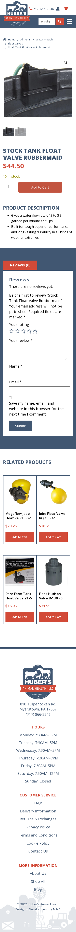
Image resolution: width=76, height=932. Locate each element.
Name (15, 366)
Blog (38, 889)
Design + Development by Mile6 (38, 909)
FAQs (38, 803)
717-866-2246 (43, 9)
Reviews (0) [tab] (20, 265)
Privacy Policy (38, 827)
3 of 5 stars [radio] (23, 331)
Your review (21, 340)
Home (11, 39)
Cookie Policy (38, 843)
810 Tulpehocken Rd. (38, 704)
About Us (38, 873)
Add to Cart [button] (19, 537)
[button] (70, 21)
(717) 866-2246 (38, 714)
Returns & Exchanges (38, 818)
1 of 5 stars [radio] (11, 331)
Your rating (19, 324)
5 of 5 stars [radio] (35, 331)
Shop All (38, 881)
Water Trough (44, 39)
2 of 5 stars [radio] (17, 331)
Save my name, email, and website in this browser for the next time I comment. (36, 409)
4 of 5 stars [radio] (29, 331)
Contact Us (38, 851)
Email (15, 382)
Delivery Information (38, 811)
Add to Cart (40, 187)
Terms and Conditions (38, 835)
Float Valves (15, 43)
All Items (25, 39)
